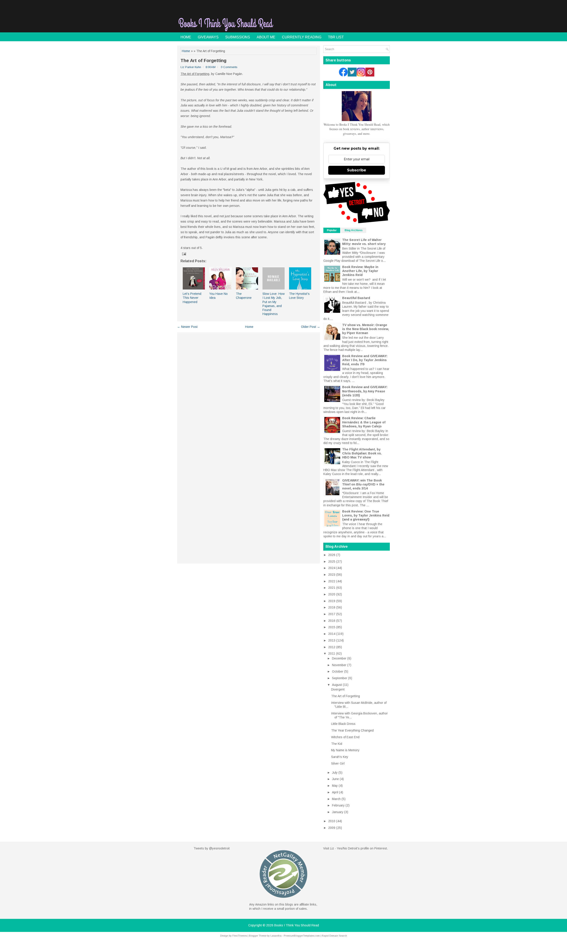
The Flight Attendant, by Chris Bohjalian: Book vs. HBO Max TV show (362, 453)
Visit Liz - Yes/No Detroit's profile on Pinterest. (355, 848)
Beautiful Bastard (356, 298)
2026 (331, 555)
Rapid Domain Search (334, 935)
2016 (331, 620)
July (335, 772)
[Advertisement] (338, 20)
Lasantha (276, 935)
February (338, 805)
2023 (331, 574)
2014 (331, 634)
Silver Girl (338, 763)
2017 (331, 614)
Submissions (237, 37)
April (335, 792)
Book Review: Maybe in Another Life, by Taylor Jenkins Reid (360, 271)
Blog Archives (354, 230)
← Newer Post (187, 327)
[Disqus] (249, 390)
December (339, 658)
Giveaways (208, 37)
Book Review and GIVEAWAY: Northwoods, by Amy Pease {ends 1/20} (364, 391)
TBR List (336, 37)
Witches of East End (345, 737)
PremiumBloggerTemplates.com (302, 935)
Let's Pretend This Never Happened (192, 297)
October (337, 671)
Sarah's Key (339, 757)
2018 (331, 607)
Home (186, 37)
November (339, 665)
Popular (332, 230)
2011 (331, 653)
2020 (331, 594)
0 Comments (229, 67)
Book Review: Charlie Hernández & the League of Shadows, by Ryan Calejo (363, 422)
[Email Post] (184, 254)
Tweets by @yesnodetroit (212, 848)
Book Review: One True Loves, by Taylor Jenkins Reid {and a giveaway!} (365, 515)
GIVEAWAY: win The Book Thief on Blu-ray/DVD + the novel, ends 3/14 (363, 484)
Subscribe (356, 170)
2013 (331, 640)
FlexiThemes (239, 935)
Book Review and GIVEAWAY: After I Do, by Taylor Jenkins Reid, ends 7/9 (364, 360)
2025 (331, 561)
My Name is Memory (345, 750)
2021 (331, 587)
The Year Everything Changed (352, 730)
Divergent (338, 689)
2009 (331, 827)
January (337, 812)
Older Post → (310, 327)
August (337, 685)
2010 (331, 821)
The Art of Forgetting (203, 60)
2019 (331, 601)
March (336, 799)
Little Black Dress (343, 724)
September (339, 678)
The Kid (336, 743)
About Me (266, 37)
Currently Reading (301, 37)
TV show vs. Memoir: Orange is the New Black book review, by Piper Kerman (365, 329)
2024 (331, 568)
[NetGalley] (283, 900)
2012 (331, 647)
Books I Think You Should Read (296, 925)
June (335, 779)
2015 (331, 627)
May (335, 785)
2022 (331, 581)
